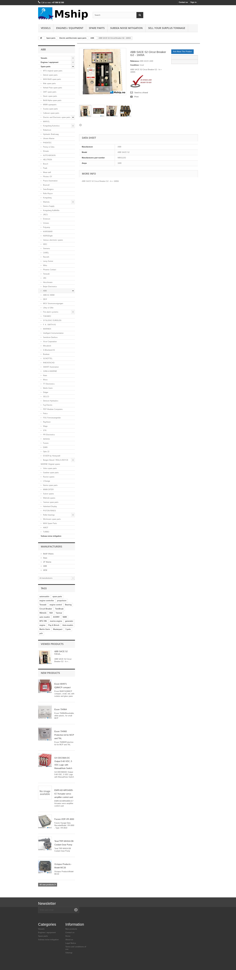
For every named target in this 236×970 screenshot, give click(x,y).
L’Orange (46, 481)
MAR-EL (46, 122)
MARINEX (46, 329)
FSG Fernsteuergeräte (51, 418)
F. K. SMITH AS (49, 325)
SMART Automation (50, 367)
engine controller (46, 601)
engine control (56, 605)
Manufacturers (51, 546)
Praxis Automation (49, 181)
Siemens (46, 248)
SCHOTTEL (47, 358)
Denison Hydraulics (50, 401)
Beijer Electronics (49, 287)
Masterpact (57, 629)
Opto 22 (45, 452)
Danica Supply (48, 206)
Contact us (183, 2)
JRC (44, 278)
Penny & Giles (48, 147)
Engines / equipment (69, 28)
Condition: (134, 65)
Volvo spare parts (49, 468)
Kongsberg (46, 198)
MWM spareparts (49, 105)
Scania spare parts (50, 109)
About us (69, 940)
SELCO (45, 397)
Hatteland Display (49, 506)
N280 (65, 617)
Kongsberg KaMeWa (50, 210)
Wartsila (45, 202)
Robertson (46, 130)
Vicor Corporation (49, 342)
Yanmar (59, 613)
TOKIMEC (46, 316)
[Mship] (63, 14)
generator (69, 621)
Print (136, 97)
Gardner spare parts (50, 473)
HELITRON (47, 160)
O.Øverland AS (48, 350)
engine (42, 625)
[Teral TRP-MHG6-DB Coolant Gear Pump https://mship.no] (45, 843)
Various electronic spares (52, 240)
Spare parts (97, 28)
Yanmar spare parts (50, 502)
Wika (44, 265)
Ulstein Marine (48, 138)
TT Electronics (48, 384)
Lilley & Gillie (47, 308)
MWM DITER (48, 489)
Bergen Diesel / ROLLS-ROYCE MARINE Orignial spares (54, 462)
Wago (45, 426)
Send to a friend (141, 93)
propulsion (61, 601)
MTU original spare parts (52, 71)
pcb (41, 633)
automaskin (44, 596)
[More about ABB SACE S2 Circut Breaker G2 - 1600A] (45, 657)
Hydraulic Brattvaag (50, 134)
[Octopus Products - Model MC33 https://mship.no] (45, 866)
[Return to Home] (41, 38)
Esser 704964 (60, 709)
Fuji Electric (47, 405)
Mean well (46, 172)
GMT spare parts (49, 92)
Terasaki (46, 274)
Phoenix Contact (49, 270)
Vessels (46, 28)
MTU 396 (43, 621)
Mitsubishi (46, 346)
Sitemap (68, 953)
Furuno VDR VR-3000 (64, 819)
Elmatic (45, 151)
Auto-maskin (67, 625)
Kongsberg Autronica (50, 126)
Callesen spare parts (50, 113)
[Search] (139, 15)
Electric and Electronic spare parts (72, 38)
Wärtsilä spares (48, 498)
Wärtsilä (42, 613)
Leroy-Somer (47, 261)
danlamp (46, 439)
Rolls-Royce (47, 193)
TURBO (45, 532)
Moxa (44, 380)
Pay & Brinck (53, 625)
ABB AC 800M (48, 295)
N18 (51, 613)
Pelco (45, 413)
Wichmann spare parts (51, 519)
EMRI (45, 447)
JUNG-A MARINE (49, 371)
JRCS (45, 215)
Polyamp (46, 227)
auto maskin (44, 617)
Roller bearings (48, 515)
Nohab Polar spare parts (52, 88)
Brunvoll (45, 185)
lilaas (44, 375)
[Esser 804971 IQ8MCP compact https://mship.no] (45, 686)
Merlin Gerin (47, 388)
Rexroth (45, 257)
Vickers (45, 223)
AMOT (45, 528)
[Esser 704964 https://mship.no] (45, 712)
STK (44, 430)
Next (80, 125)
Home (67, 936)
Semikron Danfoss (50, 337)
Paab (44, 168)
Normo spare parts (50, 485)
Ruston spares (48, 477)
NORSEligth (47, 236)
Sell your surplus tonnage (166, 28)
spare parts (57, 596)
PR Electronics (48, 435)
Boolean (45, 354)
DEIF (44, 299)
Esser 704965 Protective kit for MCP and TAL (64, 734)
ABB (92, 38)
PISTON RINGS (49, 511)
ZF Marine (47, 562)
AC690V (56, 617)
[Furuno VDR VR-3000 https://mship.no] (45, 821)
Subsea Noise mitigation (126, 28)
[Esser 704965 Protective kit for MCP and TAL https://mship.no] (45, 734)
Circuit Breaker (45, 609)
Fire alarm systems (50, 312)
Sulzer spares (48, 494)
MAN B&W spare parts (51, 79)
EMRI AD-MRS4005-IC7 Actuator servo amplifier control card (63, 793)
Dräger (45, 392)
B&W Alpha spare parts (51, 100)
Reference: (134, 61)
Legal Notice (70, 943)
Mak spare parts (49, 83)
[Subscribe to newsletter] (76, 910)
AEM (45, 570)
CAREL (45, 253)
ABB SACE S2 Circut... (61, 652)
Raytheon (46, 422)
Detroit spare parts (50, 75)
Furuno (45, 443)
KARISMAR (47, 232)
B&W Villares (48, 554)
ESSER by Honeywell (51, 456)
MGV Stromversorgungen (52, 303)
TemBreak (59, 609)
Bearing (68, 605)
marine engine (56, 621)
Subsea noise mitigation (51, 536)
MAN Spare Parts (49, 523)
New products (50, 673)
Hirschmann (47, 282)
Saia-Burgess (48, 189)
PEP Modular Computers (52, 409)
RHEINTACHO (48, 363)
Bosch (45, 164)
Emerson (46, 219)
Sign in (193, 2)
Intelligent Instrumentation (53, 333)
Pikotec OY (47, 177)
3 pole (68, 629)
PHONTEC (47, 143)
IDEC (44, 244)
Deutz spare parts (49, 96)
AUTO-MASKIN (48, 155)
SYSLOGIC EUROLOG (51, 320)
